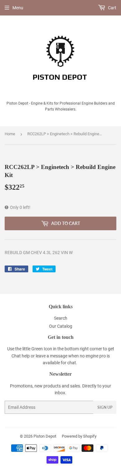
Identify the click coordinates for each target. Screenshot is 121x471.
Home (10, 134)
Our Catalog (60, 326)
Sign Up (104, 407)
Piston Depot (45, 436)
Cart (111, 7)
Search (60, 318)
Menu (17, 7)
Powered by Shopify (79, 436)
